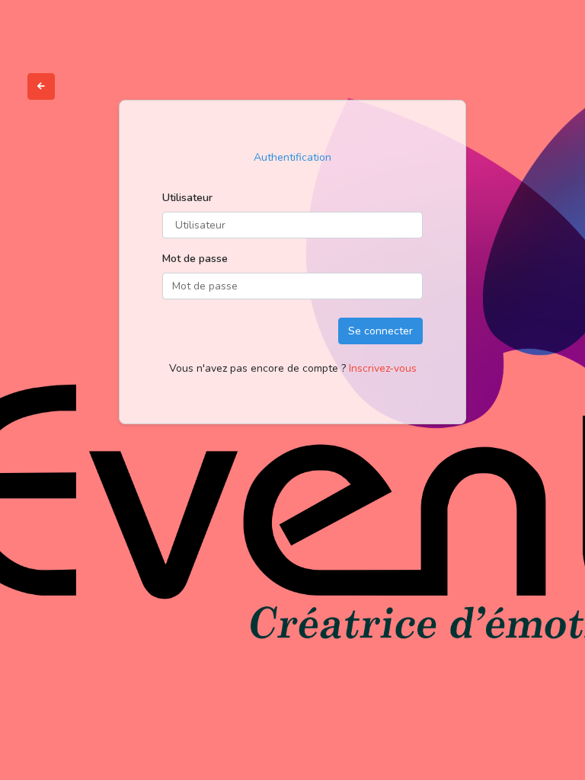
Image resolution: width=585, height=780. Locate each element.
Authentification (292, 157)
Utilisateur (187, 197)
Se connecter (380, 331)
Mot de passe (195, 258)
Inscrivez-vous (383, 368)
